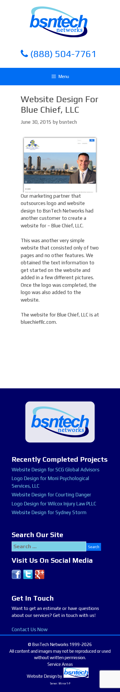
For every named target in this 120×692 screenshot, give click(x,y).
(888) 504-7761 (62, 53)
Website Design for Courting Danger (51, 495)
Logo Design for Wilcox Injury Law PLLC (54, 504)
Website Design (42, 676)
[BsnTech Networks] (58, 21)
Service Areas (60, 664)
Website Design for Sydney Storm (49, 512)
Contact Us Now (29, 629)
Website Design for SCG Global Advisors (55, 469)
